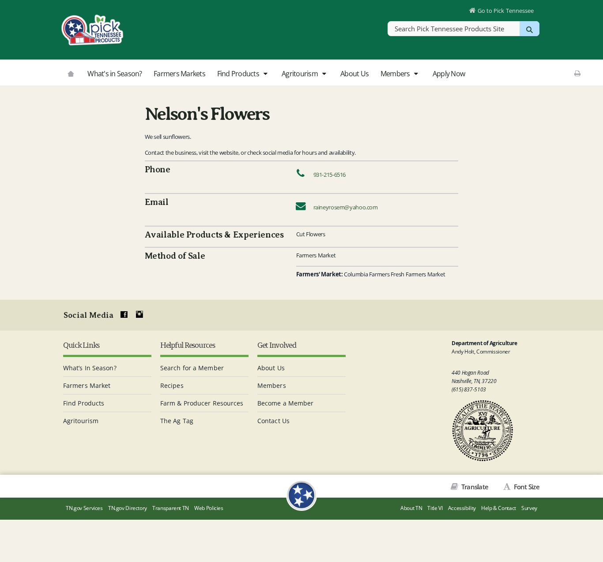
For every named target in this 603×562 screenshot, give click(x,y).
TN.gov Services (84, 508)
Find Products (239, 73)
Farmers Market (86, 385)
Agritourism (300, 73)
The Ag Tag (176, 421)
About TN (411, 508)
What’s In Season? (90, 368)
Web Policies (208, 508)
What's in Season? (114, 73)
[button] (265, 74)
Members (396, 73)
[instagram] (139, 315)
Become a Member (285, 403)
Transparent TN (170, 508)
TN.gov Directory (127, 508)
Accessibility (462, 508)
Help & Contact (498, 508)
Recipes (172, 385)
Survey (529, 508)
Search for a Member (192, 368)
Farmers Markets (179, 73)
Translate (474, 486)
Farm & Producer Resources (202, 403)
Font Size (525, 486)
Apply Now (449, 73)
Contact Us (273, 421)
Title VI (434, 508)
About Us (354, 73)
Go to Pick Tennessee (506, 11)
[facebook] (124, 315)
